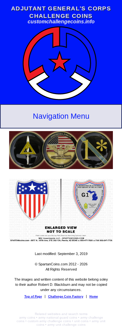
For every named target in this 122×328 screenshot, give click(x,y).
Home (93, 296)
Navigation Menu (61, 116)
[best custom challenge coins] (61, 101)
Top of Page (33, 296)
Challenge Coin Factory (65, 296)
